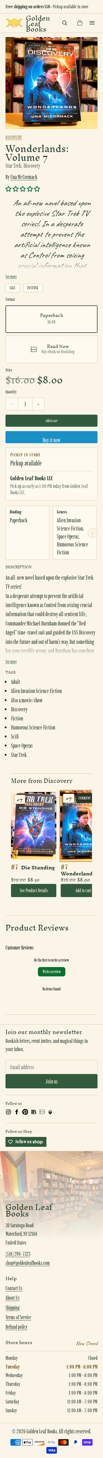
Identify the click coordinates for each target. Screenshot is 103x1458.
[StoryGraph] (33, 1112)
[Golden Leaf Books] (14, 22)
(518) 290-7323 (17, 1254)
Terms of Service (18, 1317)
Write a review (52, 971)
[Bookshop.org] (42, 1112)
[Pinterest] (25, 1112)
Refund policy (16, 1327)
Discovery (13, 137)
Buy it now (51, 439)
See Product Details (34, 890)
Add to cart (51, 420)
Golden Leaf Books (38, 23)
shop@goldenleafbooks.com (27, 1263)
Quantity (10, 391)
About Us (12, 1297)
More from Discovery (42, 781)
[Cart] (79, 23)
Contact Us (14, 1288)
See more (11, 276)
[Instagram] (8, 1112)
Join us (52, 1081)
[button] (22, 188)
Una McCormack (23, 176)
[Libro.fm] (50, 1112)
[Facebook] (17, 1112)
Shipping (12, 1307)
